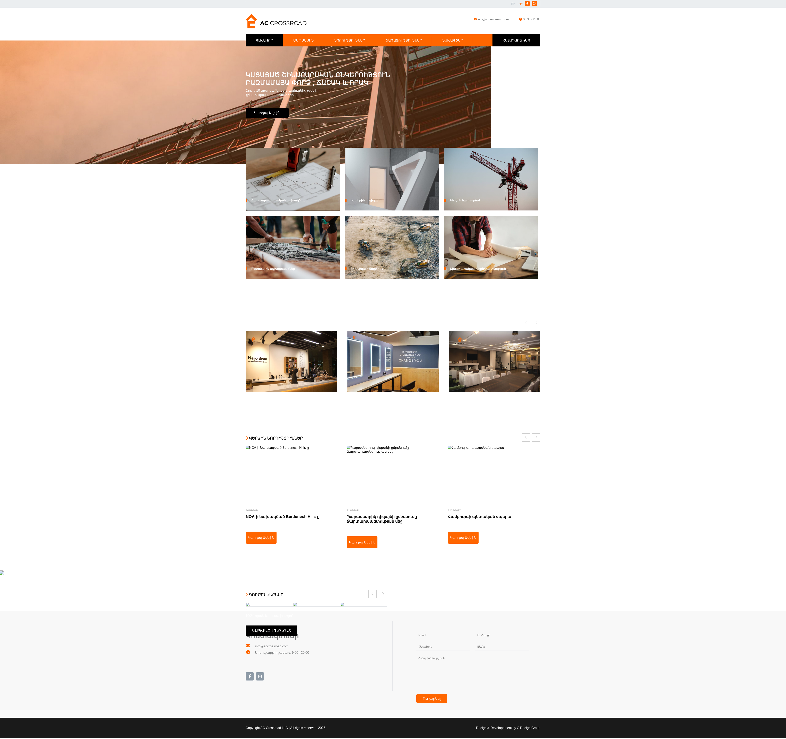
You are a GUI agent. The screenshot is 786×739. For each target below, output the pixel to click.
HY (521, 4)
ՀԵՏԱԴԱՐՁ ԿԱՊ (516, 40)
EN (513, 4)
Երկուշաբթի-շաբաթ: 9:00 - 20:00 (281, 652)
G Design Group (528, 728)
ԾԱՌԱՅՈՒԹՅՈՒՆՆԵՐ (403, 40)
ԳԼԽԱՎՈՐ (264, 40)
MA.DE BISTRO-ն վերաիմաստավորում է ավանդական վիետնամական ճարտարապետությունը (494, 482)
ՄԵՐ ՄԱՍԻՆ (303, 40)
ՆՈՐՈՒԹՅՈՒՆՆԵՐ (349, 40)
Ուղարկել (432, 698)
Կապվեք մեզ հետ (271, 631)
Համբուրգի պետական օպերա (393, 482)
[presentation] (526, 323)
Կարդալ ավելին (267, 113)
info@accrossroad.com (493, 19)
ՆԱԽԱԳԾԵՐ (452, 40)
